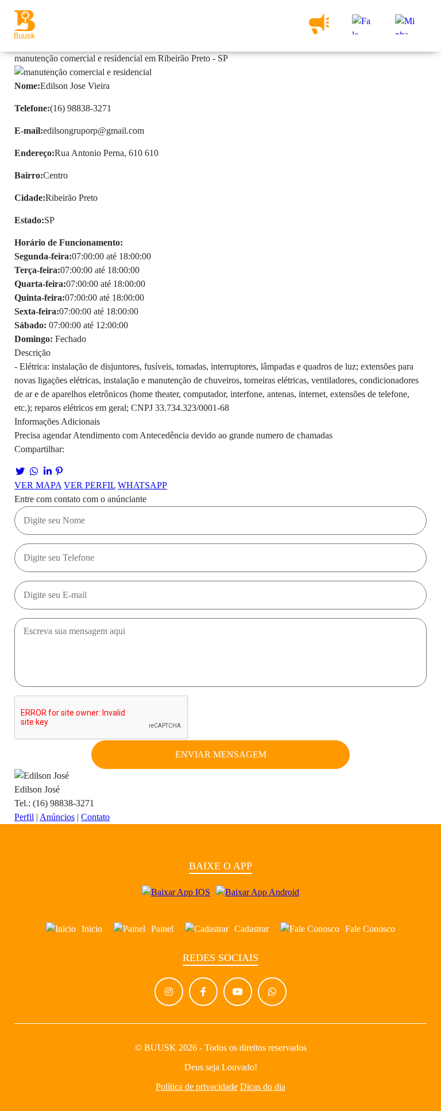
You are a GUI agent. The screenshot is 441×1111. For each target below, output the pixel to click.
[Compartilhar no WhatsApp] (34, 471)
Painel (162, 929)
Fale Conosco (370, 929)
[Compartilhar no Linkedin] (47, 471)
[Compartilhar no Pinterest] (59, 471)
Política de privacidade (197, 1086)
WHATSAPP (142, 485)
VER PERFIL (89, 485)
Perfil (24, 817)
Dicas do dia (262, 1086)
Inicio (92, 929)
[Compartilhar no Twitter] (20, 471)
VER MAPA (37, 485)
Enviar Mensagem (220, 754)
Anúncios (57, 817)
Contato (95, 817)
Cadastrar (251, 929)
